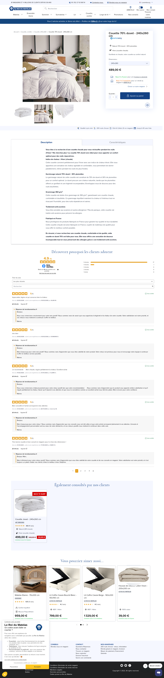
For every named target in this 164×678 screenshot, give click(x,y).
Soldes (27, 672)
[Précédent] (24, 69)
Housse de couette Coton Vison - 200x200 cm (133, 587)
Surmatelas (60, 14)
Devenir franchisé (82, 655)
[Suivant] (88, 69)
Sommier (45, 14)
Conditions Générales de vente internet (63, 667)
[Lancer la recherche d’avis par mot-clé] (153, 286)
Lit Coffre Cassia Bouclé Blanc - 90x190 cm (63, 596)
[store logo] (20, 8)
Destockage (29, 670)
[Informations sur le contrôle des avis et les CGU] (58, 269)
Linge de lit (104, 14)
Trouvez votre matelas (148, 14)
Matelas (16, 14)
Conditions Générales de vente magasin (64, 665)
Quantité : (112, 94)
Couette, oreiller (89, 14)
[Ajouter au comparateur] (147, 105)
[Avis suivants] (93, 471)
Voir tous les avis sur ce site (47, 273)
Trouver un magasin (82, 651)
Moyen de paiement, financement (112, 651)
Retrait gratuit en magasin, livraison (113, 649)
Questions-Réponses (83, 647)
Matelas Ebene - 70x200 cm (27, 595)
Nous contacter (81, 649)
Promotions (118, 14)
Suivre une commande (83, 658)
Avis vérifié (150, 293)
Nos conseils (133, 14)
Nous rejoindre (81, 653)
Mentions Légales (56, 670)
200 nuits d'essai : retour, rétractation (114, 647)
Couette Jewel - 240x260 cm (28, 519)
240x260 (114, 63)
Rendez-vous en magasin (59, 647)
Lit (75, 14)
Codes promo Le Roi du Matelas (61, 674)
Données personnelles (58, 672)
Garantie (104, 653)
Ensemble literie (31, 14)
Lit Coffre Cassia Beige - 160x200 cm (98, 596)
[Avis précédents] (73, 471)
